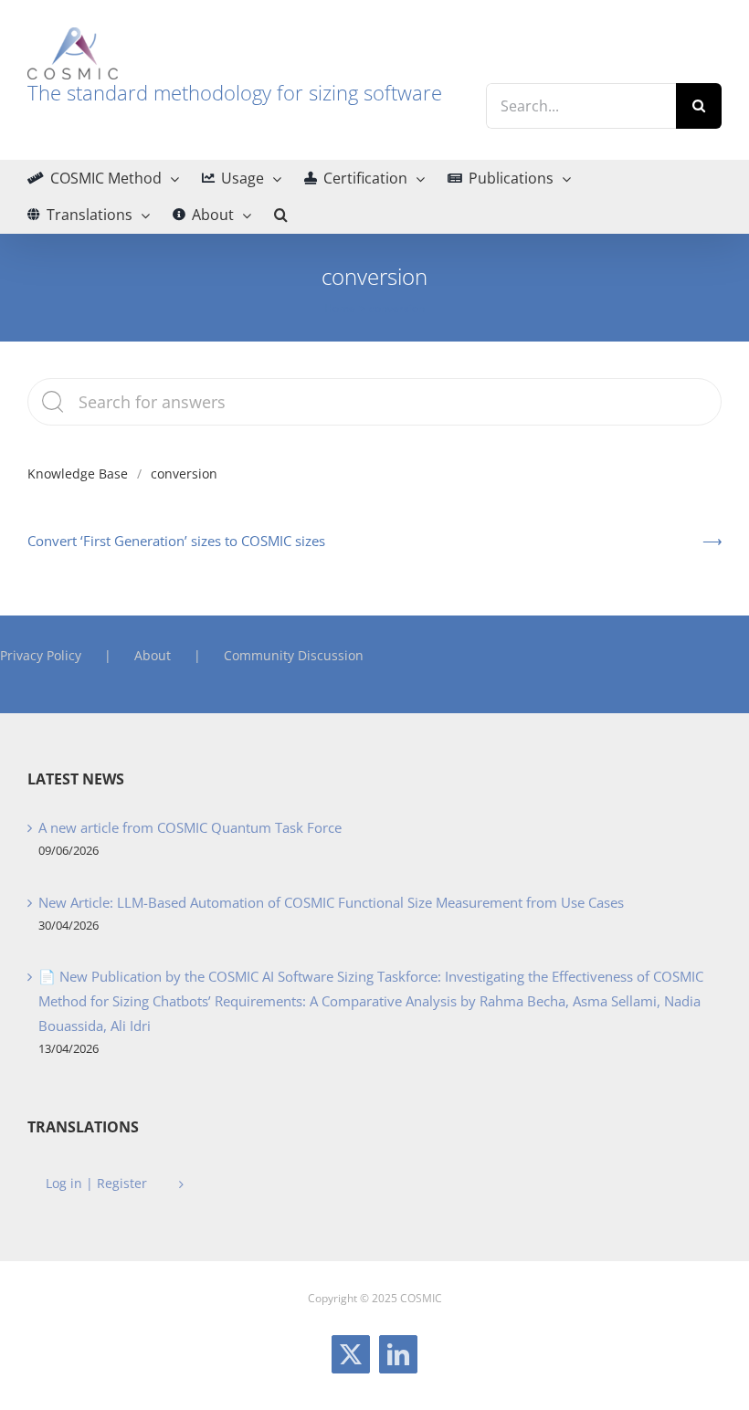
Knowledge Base (77, 473)
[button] (281, 214)
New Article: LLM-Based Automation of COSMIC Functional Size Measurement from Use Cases (331, 902)
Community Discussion (294, 655)
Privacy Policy (40, 655)
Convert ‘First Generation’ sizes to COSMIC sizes (176, 540)
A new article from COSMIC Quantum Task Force (190, 827)
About (152, 655)
